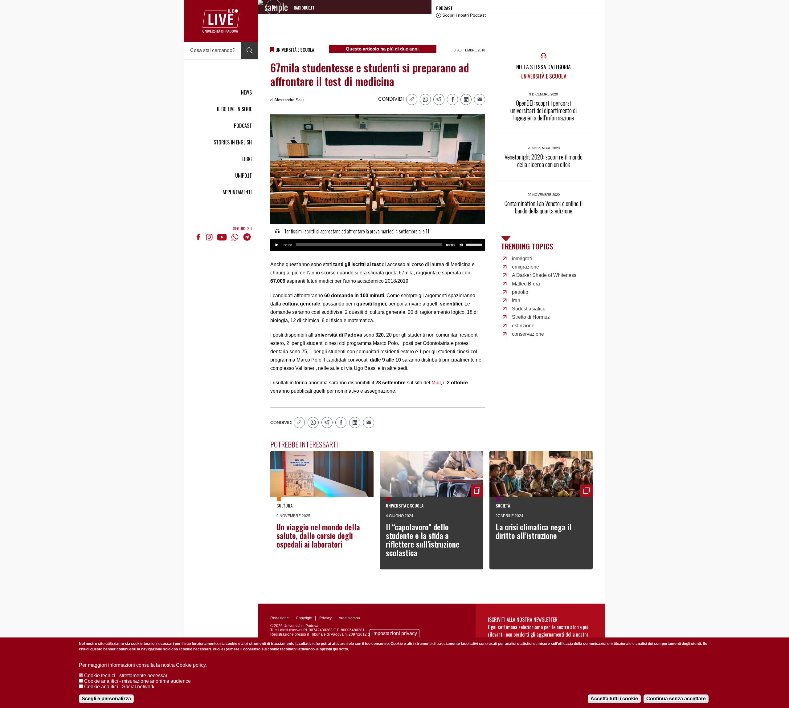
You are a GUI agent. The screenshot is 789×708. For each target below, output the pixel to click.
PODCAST (243, 125)
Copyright (304, 618)
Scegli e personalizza (106, 698)
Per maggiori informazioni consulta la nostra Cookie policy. (143, 665)
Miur (436, 382)
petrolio (520, 292)
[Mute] (461, 245)
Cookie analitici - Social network (119, 686)
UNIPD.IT (243, 175)
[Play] (277, 245)
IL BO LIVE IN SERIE (234, 109)
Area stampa (349, 618)
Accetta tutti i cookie (614, 698)
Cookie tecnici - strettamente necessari (126, 675)
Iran (516, 300)
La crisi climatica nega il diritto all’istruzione (533, 531)
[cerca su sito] (249, 50)
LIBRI (247, 159)
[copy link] (411, 99)
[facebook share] (452, 99)
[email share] (479, 99)
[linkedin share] (466, 99)
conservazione (528, 334)
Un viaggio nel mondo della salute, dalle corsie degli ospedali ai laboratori (318, 535)
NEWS (246, 92)
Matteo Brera (526, 283)
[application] (377, 245)
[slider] (475, 244)
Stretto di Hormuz (531, 317)
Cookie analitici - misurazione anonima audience (137, 681)
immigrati (522, 258)
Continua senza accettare (676, 698)
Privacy (325, 618)
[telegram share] (438, 99)
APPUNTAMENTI (237, 192)
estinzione (523, 325)
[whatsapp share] (425, 99)
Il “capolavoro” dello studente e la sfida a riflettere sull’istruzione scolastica (423, 540)
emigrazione (525, 266)
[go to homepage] (221, 21)
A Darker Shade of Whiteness (544, 275)
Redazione (279, 618)
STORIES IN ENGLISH (233, 142)
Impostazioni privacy (394, 633)
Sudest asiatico (529, 308)
